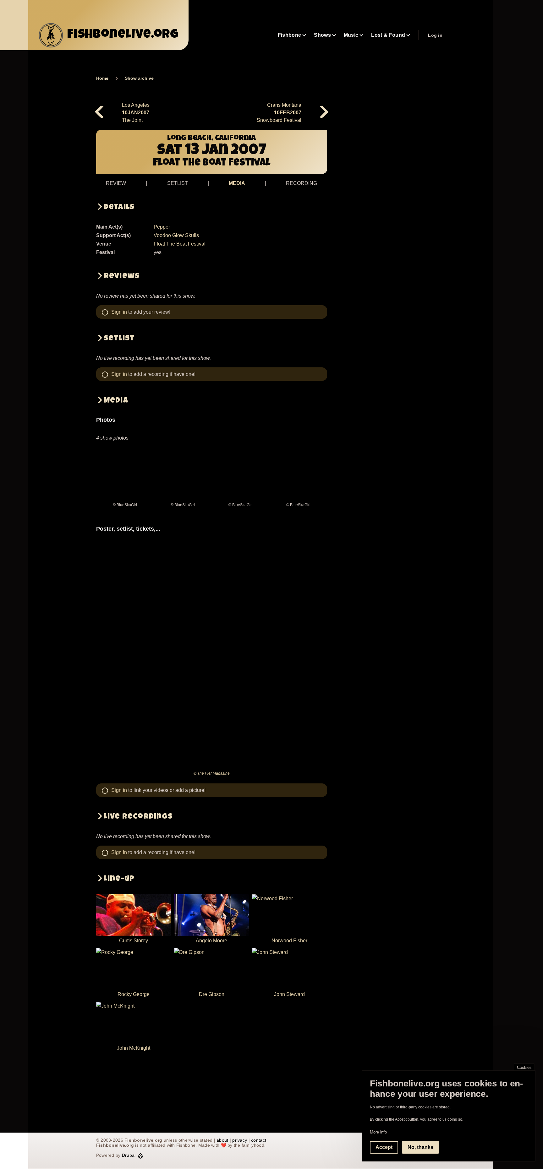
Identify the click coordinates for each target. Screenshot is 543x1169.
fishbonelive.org (122, 35)
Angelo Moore (211, 940)
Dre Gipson (211, 994)
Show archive (139, 78)
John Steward (289, 994)
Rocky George (134, 994)
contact (258, 1140)
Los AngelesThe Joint (136, 112)
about (222, 1140)
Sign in (119, 312)
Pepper (162, 227)
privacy (239, 1140)
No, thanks (420, 1147)
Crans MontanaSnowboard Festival (279, 112)
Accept (384, 1147)
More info (378, 1132)
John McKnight (133, 1048)
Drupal (129, 1155)
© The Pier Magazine (212, 773)
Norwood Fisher (289, 940)
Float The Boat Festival (180, 243)
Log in (435, 35)
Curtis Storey (133, 940)
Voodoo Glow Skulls (176, 235)
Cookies (524, 1067)
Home (102, 78)
